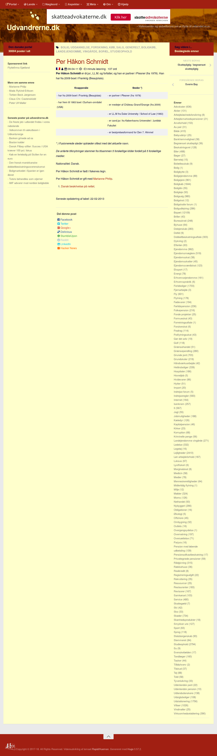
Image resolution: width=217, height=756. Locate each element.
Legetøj (178, 448)
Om (108, 4)
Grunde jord (181, 355)
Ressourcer (181, 583)
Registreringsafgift (184, 575)
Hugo (130, 749)
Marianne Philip (102, 179)
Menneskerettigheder (186, 481)
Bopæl (178, 212)
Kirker (177, 428)
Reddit (64, 240)
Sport (177, 628)
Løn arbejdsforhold (184, 457)
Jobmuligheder (182, 416)
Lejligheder (180, 452)
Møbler (178, 493)
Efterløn (178, 245)
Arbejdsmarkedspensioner (189, 118)
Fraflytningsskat (183, 334)
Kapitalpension (182, 424)
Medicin (178, 473)
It (175, 408)
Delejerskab (181, 228)
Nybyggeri (180, 505)
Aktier (177, 110)
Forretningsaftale (183, 322)
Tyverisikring (181, 681)
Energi (178, 273)
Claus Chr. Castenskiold (22, 98)
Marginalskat (181, 469)
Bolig (177, 167)
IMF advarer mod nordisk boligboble (29, 183)
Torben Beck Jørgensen (22, 94)
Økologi (178, 514)
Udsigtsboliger (182, 697)
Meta (93, 4)
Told (176, 676)
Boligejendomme (183, 176)
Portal (13, 4)
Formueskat (181, 318)
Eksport (178, 269)
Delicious (66, 232)
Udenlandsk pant (183, 685)
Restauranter (181, 587)
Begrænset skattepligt (186, 143)
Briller (177, 216)
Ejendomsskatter (183, 261)
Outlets (178, 526)
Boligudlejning (182, 208)
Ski (176, 607)
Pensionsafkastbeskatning (189, 554)
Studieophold (181, 644)
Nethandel (180, 501)
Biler (176, 151)
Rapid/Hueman (100, 749)
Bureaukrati (180, 220)
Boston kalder (16, 142)
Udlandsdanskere (184, 693)
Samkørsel (180, 595)
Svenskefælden (183, 652)
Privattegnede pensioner (187, 558)
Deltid (177, 233)
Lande (31, 4)
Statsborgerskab (183, 636)
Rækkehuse (181, 566)
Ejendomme (181, 249)
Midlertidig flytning (184, 485)
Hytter (177, 383)
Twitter (64, 224)
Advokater (180, 106)
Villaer (177, 705)
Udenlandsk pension (185, 689)
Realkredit (180, 571)
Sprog (177, 632)
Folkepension (181, 310)
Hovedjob (179, 375)
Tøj (176, 672)
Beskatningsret (182, 147)
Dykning (179, 241)
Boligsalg (179, 196)
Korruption (180, 432)
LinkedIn (66, 244)
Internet (178, 400)
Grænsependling (183, 351)
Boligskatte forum (184, 204)
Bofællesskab (182, 163)
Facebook (66, 219)
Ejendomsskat (182, 257)
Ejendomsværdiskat (185, 265)
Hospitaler (180, 371)
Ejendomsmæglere (184, 253)
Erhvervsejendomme (186, 277)
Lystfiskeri (180, 465)
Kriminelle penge (183, 436)
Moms (178, 497)
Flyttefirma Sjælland (19, 67)
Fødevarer (180, 302)
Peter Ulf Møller (17, 103)
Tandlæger (180, 656)
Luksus (178, 461)
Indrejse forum (182, 391)
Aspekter (74, 4)
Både (177, 131)
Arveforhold (180, 123)
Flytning (178, 298)
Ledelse (178, 444)
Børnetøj (179, 159)
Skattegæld (180, 603)
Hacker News (69, 248)
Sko (176, 611)
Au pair (178, 127)
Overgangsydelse (184, 530)
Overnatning (181, 534)
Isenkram (179, 404)
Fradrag (178, 330)
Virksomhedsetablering (187, 713)
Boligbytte (179, 171)
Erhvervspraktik (183, 281)
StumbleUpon (69, 236)
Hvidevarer (180, 379)
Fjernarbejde (181, 290)
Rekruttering (181, 579)
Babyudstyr (180, 135)
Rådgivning (180, 562)
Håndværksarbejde (185, 363)
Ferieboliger (180, 285)
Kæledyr (179, 420)
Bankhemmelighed (184, 139)
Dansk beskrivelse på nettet (77, 186)
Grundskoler (181, 359)
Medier (178, 477)
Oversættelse (182, 538)
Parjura (178, 542)
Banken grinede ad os (21, 138)
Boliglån (178, 188)
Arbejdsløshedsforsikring (188, 114)
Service (178, 599)
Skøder (178, 615)
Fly (176, 294)
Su (175, 648)
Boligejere (179, 180)
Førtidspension (182, 306)
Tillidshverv (180, 664)
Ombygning (180, 522)
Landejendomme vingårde (188, 440)
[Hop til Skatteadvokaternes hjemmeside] (108, 26)
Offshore (179, 518)
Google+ (66, 228)
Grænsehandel (182, 347)
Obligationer (181, 509)
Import (178, 387)
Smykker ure (181, 624)
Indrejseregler (182, 395)
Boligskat (179, 200)
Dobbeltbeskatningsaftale (188, 237)
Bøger (177, 155)
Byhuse (178, 224)
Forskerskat (181, 326)
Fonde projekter (183, 314)
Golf (176, 342)
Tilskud (178, 668)
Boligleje (179, 192)
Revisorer (179, 591)
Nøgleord (51, 4)
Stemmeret (180, 640)
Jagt (176, 412)
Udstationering (182, 701)
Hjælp (125, 4)
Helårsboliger (181, 367)
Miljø (177, 489)
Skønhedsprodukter (185, 619)
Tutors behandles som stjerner (26, 179)
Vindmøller (180, 709)
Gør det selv (181, 338)
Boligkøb (179, 184)
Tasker (178, 660)
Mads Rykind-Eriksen (21, 90)
